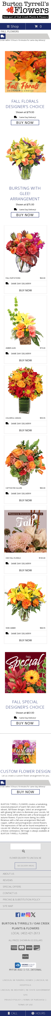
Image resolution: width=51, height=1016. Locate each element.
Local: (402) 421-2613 (25, 933)
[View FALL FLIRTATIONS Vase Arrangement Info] (25, 251)
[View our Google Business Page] (23, 916)
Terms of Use (25, 1004)
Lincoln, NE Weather (12, 990)
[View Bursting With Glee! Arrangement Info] (25, 159)
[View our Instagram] (28, 916)
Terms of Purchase (34, 999)
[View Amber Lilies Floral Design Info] (25, 321)
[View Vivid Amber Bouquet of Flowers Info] (25, 601)
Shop (15, 26)
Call (13, 1013)
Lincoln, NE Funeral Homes (18, 980)
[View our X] (33, 916)
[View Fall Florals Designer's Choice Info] (25, 71)
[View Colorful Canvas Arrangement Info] (25, 391)
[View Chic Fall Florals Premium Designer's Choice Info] (25, 531)
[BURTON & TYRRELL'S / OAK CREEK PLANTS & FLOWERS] (25, 19)
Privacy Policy (13, 999)
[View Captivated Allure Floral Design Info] (25, 461)
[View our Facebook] (18, 916)
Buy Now (25, 122)
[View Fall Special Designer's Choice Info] (25, 672)
